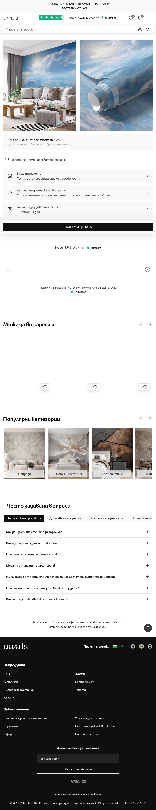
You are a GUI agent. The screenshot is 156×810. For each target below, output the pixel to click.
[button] (141, 324)
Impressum (11, 726)
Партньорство (86, 734)
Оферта (10, 734)
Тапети (80, 689)
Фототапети (41, 622)
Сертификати (85, 681)
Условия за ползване (89, 718)
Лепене (9, 697)
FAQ (7, 673)
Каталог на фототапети (72, 622)
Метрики (11, 681)
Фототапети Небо (105, 622)
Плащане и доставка (19, 689)
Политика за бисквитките (95, 726)
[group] (24, 453)
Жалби (80, 673)
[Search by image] (140, 29)
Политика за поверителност (25, 718)
